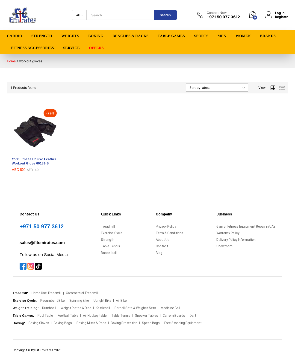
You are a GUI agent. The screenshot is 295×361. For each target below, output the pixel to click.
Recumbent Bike (52, 300)
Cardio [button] (14, 36)
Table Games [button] (171, 36)
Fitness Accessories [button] (32, 48)
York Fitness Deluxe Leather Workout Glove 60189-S (34, 161)
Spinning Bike (79, 300)
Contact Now (217, 13)
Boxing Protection (124, 323)
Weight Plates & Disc (76, 308)
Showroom (224, 246)
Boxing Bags (63, 323)
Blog (159, 253)
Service (71, 48)
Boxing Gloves (39, 323)
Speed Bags (151, 323)
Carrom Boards (174, 315)
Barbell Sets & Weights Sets (135, 308)
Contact (162, 246)
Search (165, 15)
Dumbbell (49, 308)
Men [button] (222, 36)
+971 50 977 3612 (42, 226)
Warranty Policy (227, 233)
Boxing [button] (95, 36)
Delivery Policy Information (236, 240)
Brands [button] (268, 36)
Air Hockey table (95, 315)
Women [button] (243, 36)
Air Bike (121, 300)
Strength (107, 240)
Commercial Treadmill (82, 293)
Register (281, 17)
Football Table (68, 315)
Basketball (109, 253)
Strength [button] (41, 36)
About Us (162, 240)
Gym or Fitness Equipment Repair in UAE (245, 226)
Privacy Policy (166, 226)
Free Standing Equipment (183, 323)
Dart (193, 315)
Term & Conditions (169, 233)
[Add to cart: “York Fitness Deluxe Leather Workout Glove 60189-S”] (30, 151)
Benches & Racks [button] (130, 36)
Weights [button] (70, 36)
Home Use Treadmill (46, 293)
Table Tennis (110, 246)
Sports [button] (201, 36)
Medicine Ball (170, 308)
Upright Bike (102, 300)
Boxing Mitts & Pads (91, 323)
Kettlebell (103, 308)
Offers (96, 48)
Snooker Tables (146, 315)
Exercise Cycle (111, 233)
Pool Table (45, 315)
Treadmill (108, 226)
